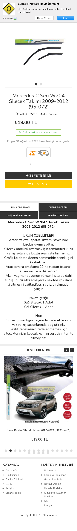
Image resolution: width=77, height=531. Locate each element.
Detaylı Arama (52, 484)
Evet (65, 18)
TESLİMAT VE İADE (57, 215)
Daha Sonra (44, 18)
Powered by (8, 18)
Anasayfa (11, 470)
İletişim (10, 488)
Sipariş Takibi (13, 493)
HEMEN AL (40, 184)
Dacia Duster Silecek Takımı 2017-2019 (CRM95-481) (38, 430)
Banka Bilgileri (14, 479)
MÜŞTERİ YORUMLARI (19, 215)
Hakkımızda (12, 475)
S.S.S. (9, 484)
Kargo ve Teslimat (55, 475)
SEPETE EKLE (39, 175)
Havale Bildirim (53, 488)
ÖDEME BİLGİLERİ (57, 207)
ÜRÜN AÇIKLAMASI (19, 207)
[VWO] (17, 19)
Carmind (53, 114)
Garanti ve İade (53, 479)
